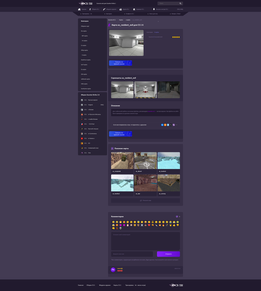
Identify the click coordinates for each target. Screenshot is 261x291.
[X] (171, 125)
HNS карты (84, 84)
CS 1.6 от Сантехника (90, 133)
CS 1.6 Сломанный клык (91, 148)
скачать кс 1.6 (152, 111)
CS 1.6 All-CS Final (89, 124)
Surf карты (84, 64)
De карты (84, 31)
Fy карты (83, 69)
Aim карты (84, 40)
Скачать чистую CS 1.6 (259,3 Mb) (169, 9)
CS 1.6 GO (87, 143)
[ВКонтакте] (162, 125)
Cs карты (83, 45)
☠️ (142, 225)
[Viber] (174, 125)
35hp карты (84, 50)
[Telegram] (168, 125)
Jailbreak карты (85, 79)
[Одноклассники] (165, 125)
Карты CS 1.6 (118, 285)
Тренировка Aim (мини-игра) (135, 285)
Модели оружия (105, 285)
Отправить (168, 254)
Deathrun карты (85, 60)
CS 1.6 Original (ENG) (94, 105)
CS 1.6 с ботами (88, 109)
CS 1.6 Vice (87, 153)
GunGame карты (86, 89)
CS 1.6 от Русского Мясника (92, 114)
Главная (80, 285)
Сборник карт (85, 26)
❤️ (149, 225)
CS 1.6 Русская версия (90, 100)
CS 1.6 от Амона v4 (89, 138)
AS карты (83, 55)
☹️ (163, 222)
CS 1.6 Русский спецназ (91, 129)
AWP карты (84, 36)
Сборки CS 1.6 (91, 285)
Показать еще (147, 200)
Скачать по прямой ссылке (119, 63)
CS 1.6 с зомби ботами (91, 119)
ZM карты (84, 74)
